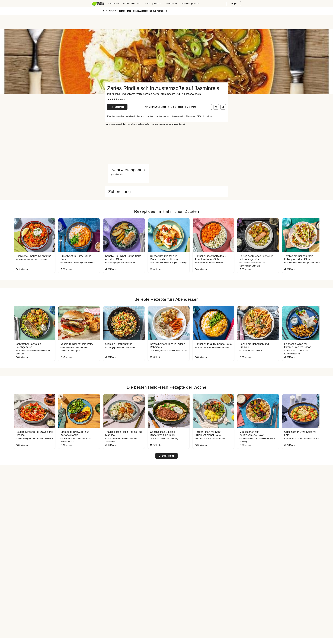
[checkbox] (108, 99)
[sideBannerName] (128, 144)
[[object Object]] (216, 107)
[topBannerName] (166, 22)
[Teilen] (223, 107)
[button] (128, 169)
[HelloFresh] (98, 4)
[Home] (103, 11)
